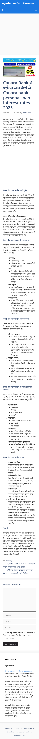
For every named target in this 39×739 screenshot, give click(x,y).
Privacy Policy (29, 728)
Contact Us (18, 728)
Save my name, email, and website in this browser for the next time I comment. (20, 635)
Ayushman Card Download (19, 3)
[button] (3, 10)
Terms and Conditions (24, 732)
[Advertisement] (19, 35)
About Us (8, 728)
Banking (9, 560)
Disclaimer (11, 732)
